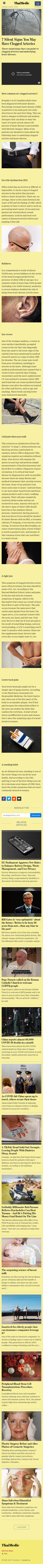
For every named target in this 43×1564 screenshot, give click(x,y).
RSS (5, 1554)
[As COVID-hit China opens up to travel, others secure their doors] (21, 1078)
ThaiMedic (21, 3)
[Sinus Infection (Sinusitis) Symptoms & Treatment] (21, 1483)
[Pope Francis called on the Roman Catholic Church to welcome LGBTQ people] (21, 962)
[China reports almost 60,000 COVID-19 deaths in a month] (21, 1022)
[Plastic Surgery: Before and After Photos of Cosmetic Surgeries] (21, 1426)
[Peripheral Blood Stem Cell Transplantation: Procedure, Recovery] (21, 1366)
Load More (21, 1527)
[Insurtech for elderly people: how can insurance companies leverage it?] (21, 1309)
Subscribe (36, 815)
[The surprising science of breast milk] (21, 1252)
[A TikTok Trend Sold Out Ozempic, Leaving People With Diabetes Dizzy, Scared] (21, 1129)
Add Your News (7, 1551)
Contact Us (26, 1560)
